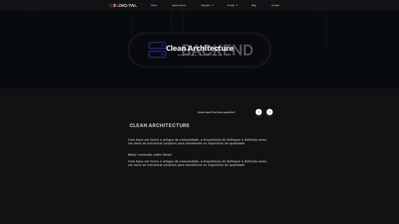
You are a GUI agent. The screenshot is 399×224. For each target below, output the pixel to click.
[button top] (375, 219)
